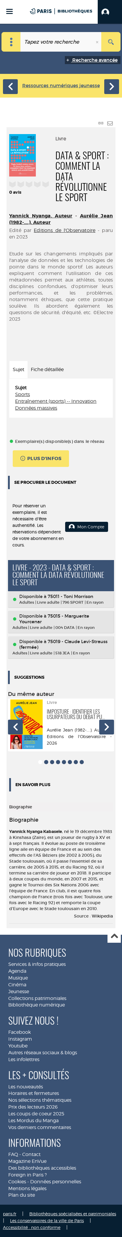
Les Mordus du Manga (33, 1120)
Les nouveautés (25, 1087)
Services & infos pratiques (37, 964)
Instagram (20, 1039)
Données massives (36, 408)
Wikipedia (102, 916)
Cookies (17, 1181)
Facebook (19, 1032)
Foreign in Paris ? (27, 1175)
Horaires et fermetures (33, 1093)
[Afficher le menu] (9, 11)
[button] (110, 12)
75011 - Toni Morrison (70, 596)
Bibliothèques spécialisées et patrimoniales (72, 1213)
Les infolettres (23, 1059)
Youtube (18, 1046)
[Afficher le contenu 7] (76, 762)
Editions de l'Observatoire (64, 230)
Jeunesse (18, 991)
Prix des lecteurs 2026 (33, 1107)
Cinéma (17, 985)
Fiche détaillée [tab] (47, 369)
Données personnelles (55, 1181)
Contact (31, 1154)
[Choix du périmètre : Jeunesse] (11, 42)
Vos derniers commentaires (39, 1127)
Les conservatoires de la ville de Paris (47, 1220)
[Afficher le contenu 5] (64, 762)
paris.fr (9, 1213)
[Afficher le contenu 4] (58, 762)
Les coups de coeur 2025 (36, 1114)
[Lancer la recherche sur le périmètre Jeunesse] (111, 42)
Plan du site (21, 1195)
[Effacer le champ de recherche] (97, 42)
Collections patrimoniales (37, 998)
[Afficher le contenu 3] (52, 762)
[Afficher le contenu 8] (82, 762)
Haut (114, 936)
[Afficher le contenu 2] (46, 762)
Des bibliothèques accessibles (42, 1168)
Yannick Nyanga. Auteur (40, 216)
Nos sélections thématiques (39, 1100)
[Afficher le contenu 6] (70, 762)
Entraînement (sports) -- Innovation (56, 401)
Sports (22, 394)
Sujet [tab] (18, 369)
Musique (18, 978)
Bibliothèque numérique (36, 1005)
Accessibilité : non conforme (31, 1227)
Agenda (17, 971)
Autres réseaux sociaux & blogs (42, 1052)
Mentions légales (27, 1188)
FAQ (13, 1154)
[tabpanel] (61, 397)
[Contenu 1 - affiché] (40, 762)
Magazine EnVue (27, 1161)
